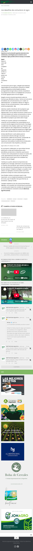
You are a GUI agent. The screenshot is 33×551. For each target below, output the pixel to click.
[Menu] (31, 2)
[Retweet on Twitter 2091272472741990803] (9, 313)
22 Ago (27, 307)
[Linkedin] (8, 49)
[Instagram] (15, 49)
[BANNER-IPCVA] (12, 394)
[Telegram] (13, 49)
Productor (13, 201)
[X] (5, 49)
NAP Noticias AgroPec (12, 307)
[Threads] (21, 49)
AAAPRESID (9, 199)
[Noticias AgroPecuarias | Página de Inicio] (10, 2)
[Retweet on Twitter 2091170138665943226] (9, 342)
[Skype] (18, 49)
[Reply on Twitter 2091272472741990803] (7, 313)
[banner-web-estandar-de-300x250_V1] (12, 441)
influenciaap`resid (5, 201)
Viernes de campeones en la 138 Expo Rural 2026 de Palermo (23, 227)
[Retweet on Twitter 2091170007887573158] (9, 353)
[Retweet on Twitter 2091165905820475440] (9, 363)
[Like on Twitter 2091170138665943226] (12, 342)
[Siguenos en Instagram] (15, 546)
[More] (28, 49)
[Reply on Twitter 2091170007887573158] (7, 353)
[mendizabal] (12, 460)
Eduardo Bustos (7, 13)
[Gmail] (26, 49)
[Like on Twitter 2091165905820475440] (12, 363)
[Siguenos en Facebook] (18, 546)
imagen (25, 199)
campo (14, 199)
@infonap (22, 307)
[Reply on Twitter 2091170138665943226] (7, 342)
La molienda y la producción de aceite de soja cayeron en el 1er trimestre (8, 220)
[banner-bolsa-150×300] (16, 484)
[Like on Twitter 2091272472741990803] (12, 313)
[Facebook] (2, 49)
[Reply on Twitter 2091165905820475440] (7, 363)
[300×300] (12, 419)
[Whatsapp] (10, 49)
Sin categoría (5, 5)
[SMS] (23, 49)
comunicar (20, 199)
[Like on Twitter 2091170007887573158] (12, 353)
